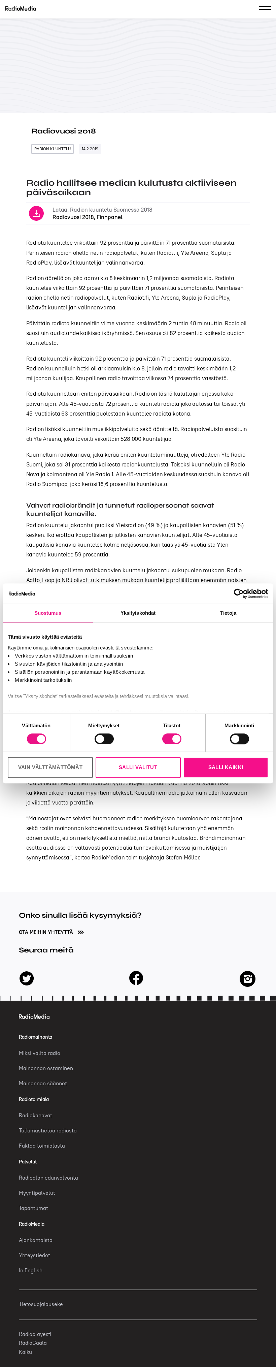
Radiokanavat (35, 1115)
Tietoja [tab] (228, 613)
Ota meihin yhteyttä (46, 932)
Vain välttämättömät (50, 767)
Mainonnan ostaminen (46, 1068)
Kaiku (25, 1351)
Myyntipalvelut (37, 1192)
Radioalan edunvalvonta (48, 1177)
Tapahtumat (33, 1208)
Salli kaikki (225, 767)
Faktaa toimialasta (42, 1145)
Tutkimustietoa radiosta (48, 1130)
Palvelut (28, 1161)
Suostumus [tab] (48, 613)
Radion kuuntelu (52, 148)
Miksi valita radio (39, 1053)
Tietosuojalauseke (41, 1304)
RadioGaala (33, 1342)
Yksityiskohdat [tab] (138, 613)
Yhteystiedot (34, 1255)
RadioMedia (31, 1224)
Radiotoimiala (34, 1099)
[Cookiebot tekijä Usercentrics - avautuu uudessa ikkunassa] (238, 593)
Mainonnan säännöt (43, 1083)
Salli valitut (138, 767)
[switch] (104, 738)
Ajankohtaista (36, 1240)
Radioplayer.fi (35, 1334)
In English (30, 1270)
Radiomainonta (35, 1037)
